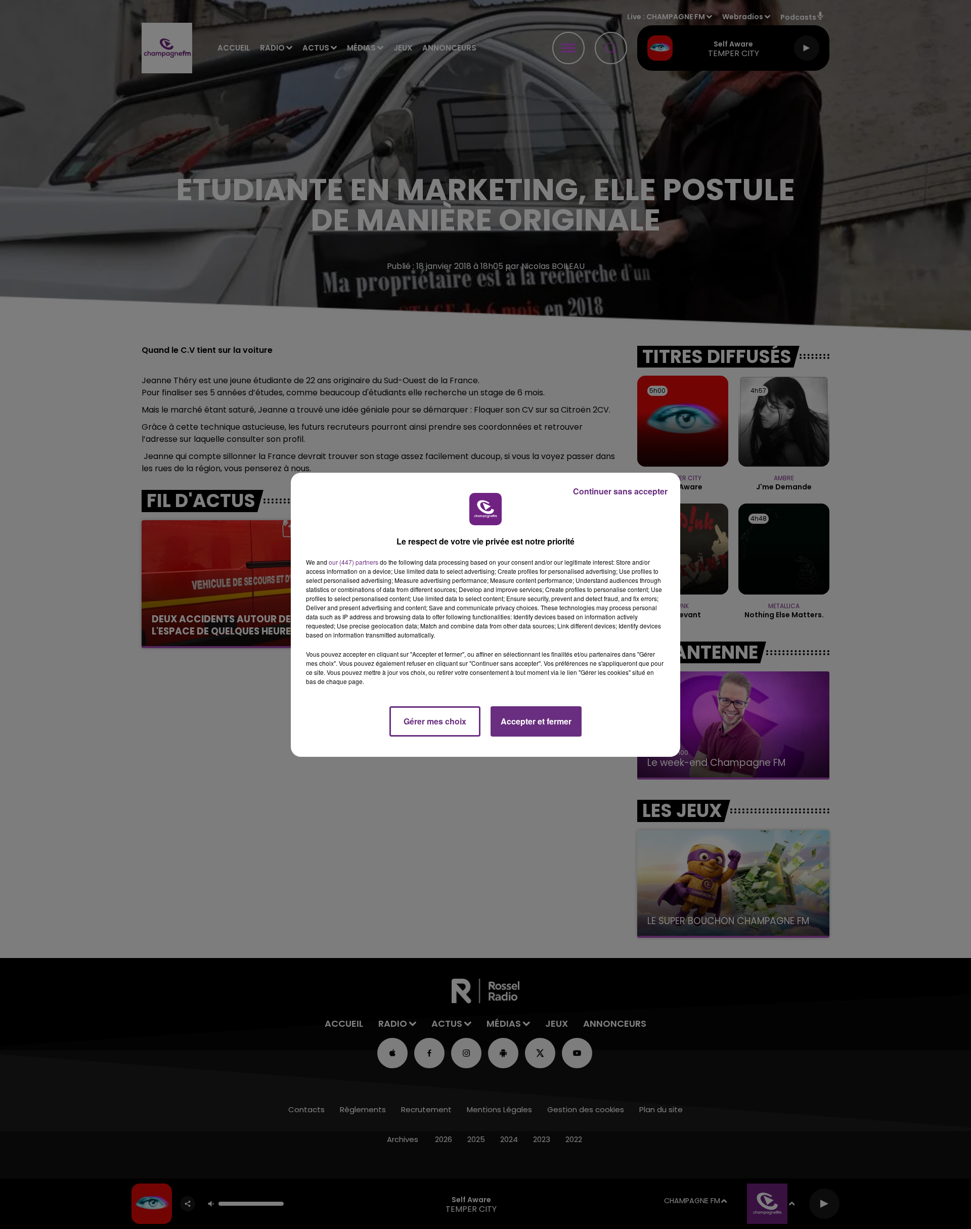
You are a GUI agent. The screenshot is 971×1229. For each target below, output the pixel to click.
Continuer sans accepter (620, 491)
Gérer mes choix (435, 721)
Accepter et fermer (536, 721)
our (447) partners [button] (353, 562)
